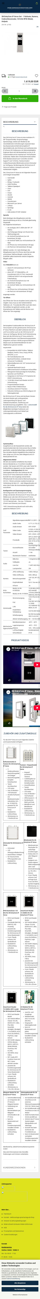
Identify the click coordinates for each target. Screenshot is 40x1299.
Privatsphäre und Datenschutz (14, 1231)
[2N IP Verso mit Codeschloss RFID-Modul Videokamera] (20, 41)
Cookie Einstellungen (10, 1234)
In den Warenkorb (20, 98)
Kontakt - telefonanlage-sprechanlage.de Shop (19, 1217)
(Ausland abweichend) (21, 77)
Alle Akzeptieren (20, 1283)
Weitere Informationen (20, 1295)
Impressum (7, 1214)
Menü (3, 3)
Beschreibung (10, 122)
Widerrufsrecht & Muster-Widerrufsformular (18, 1224)
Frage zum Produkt (10, 107)
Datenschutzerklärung (13, 1278)
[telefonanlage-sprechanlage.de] (20, 6)
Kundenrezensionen (14, 1167)
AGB (5, 1227)
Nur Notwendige (20, 1289)
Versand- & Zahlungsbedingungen (15, 1221)
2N (37, 27)
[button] (5, 91)
